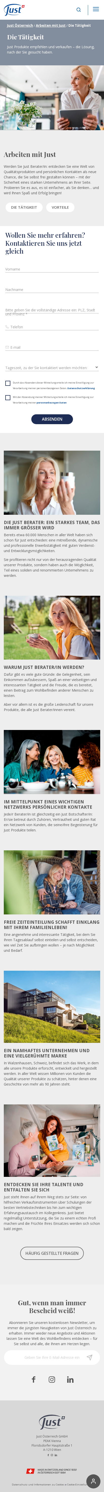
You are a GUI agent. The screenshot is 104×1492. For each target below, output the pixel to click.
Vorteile (60, 207)
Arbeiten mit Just (51, 25)
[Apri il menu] (96, 7)
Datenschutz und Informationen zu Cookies (38, 1484)
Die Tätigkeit (24, 207)
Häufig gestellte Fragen (52, 1253)
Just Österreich (20, 25)
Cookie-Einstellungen (79, 1484)
